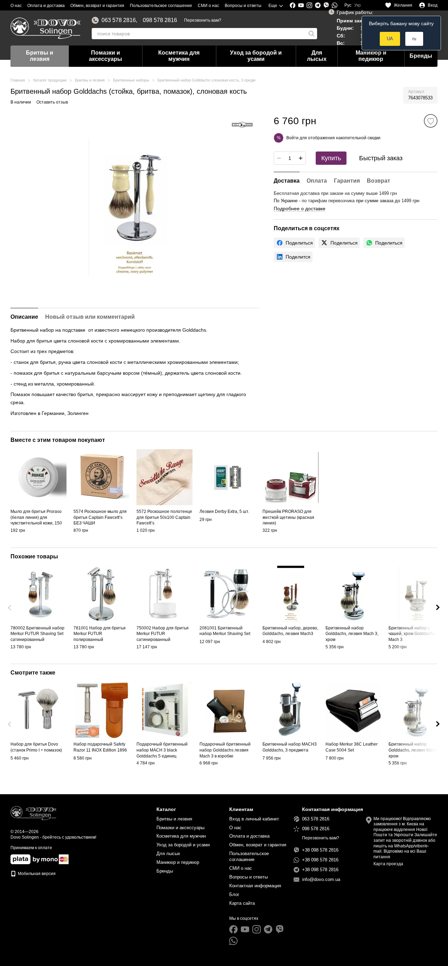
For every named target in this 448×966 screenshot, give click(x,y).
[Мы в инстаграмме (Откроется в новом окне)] (309, 5)
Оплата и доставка (46, 5)
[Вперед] (438, 607)
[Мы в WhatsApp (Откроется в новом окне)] (334, 5)
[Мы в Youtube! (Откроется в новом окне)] (301, 5)
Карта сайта (242, 903)
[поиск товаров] (311, 33)
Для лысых (317, 56)
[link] (294, 243)
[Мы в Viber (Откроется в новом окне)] (326, 5)
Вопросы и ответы (243, 5)
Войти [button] (292, 137)
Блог (234, 894)
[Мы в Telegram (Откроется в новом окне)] (318, 5)
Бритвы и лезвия (39, 56)
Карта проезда (388, 863)
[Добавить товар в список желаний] (431, 121)
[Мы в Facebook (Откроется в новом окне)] (292, 5)
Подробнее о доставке (300, 208)
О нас (16, 5)
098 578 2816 (160, 20)
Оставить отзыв (52, 102)
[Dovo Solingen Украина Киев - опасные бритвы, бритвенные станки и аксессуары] (33, 813)
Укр (357, 5)
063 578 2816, (119, 20)
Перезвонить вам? (202, 20)
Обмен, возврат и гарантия (97, 5)
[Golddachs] (242, 124)
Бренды (421, 56)
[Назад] (10, 607)
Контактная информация (255, 885)
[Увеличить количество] (301, 158)
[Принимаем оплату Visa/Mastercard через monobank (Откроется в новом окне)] (34, 858)
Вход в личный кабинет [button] (254, 819)
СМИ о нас (208, 5)
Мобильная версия (36, 873)
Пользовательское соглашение (161, 5)
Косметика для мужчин (179, 56)
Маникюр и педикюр (371, 56)
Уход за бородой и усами (256, 56)
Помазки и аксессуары (105, 56)
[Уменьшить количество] (279, 158)
